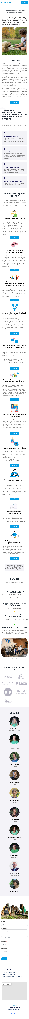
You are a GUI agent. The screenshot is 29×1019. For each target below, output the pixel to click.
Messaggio (4, 948)
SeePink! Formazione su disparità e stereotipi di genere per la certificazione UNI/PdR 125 (14, 283)
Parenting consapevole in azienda (14, 448)
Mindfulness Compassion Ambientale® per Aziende (14, 251)
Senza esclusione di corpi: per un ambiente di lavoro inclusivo (14, 381)
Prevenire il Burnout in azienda (14, 219)
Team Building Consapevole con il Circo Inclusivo (14, 415)
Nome (3, 921)
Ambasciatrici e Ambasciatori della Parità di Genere (14, 314)
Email (2, 935)
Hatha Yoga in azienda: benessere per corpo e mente (14, 542)
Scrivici (24, 2)
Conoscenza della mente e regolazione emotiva (14, 512)
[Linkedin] (17, 1013)
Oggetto (3, 941)
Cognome (4, 928)
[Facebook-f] (14, 1013)
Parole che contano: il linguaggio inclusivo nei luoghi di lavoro (14, 346)
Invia (4, 959)
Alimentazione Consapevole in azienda (14, 481)
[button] (4, 41)
